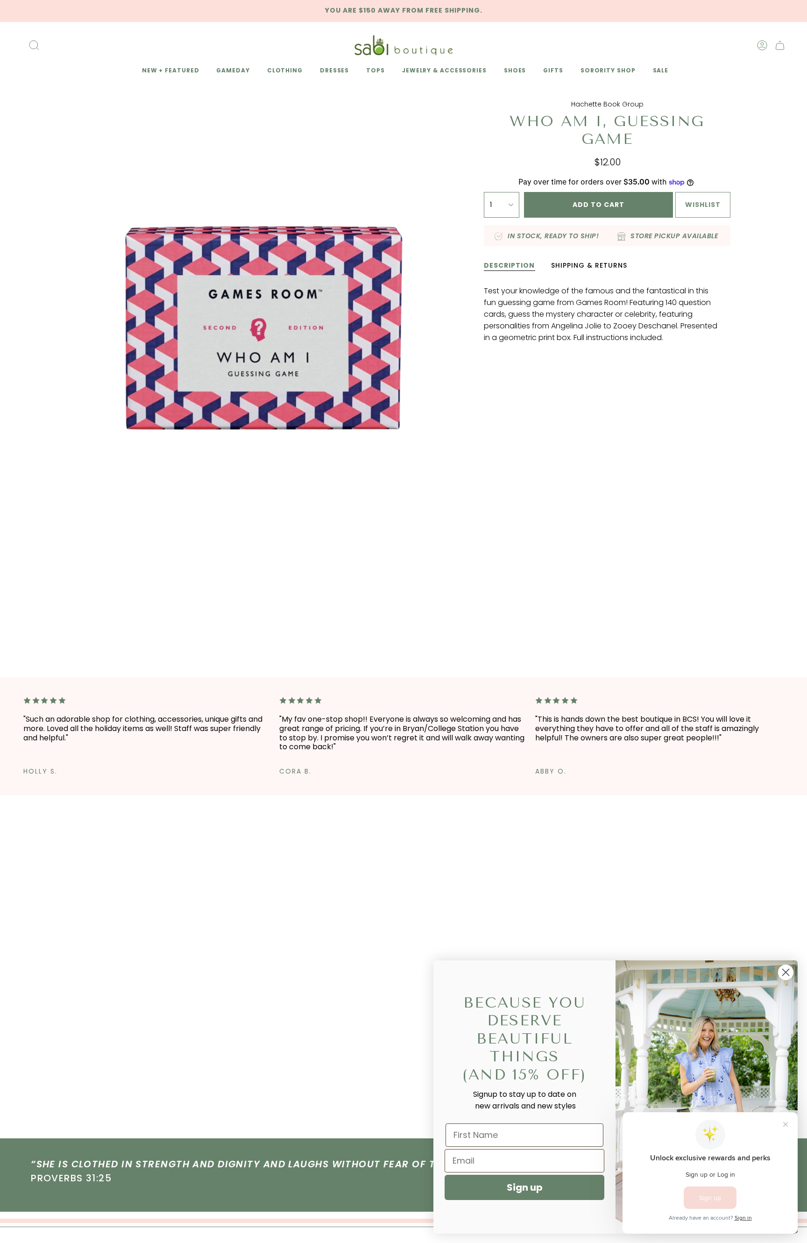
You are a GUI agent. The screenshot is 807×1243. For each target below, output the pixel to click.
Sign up (525, 1187)
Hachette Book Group (607, 104)
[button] (169, 71)
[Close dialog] (786, 972)
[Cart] (780, 45)
